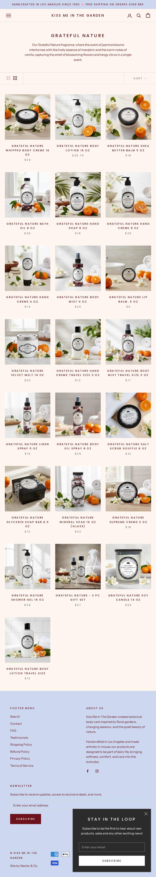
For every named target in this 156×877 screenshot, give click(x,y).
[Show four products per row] (15, 78)
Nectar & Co (28, 866)
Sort (138, 78)
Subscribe (111, 861)
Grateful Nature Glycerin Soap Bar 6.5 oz (27, 522)
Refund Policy (20, 752)
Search (15, 716)
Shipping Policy (21, 744)
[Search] (139, 15)
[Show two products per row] (8, 78)
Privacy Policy (20, 758)
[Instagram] (97, 771)
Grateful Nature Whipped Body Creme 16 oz (28, 150)
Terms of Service (21, 766)
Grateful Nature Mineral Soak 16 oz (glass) (78, 522)
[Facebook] (87, 771)
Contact (16, 724)
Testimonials (19, 738)
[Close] (146, 814)
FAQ (13, 730)
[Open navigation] (8, 15)
